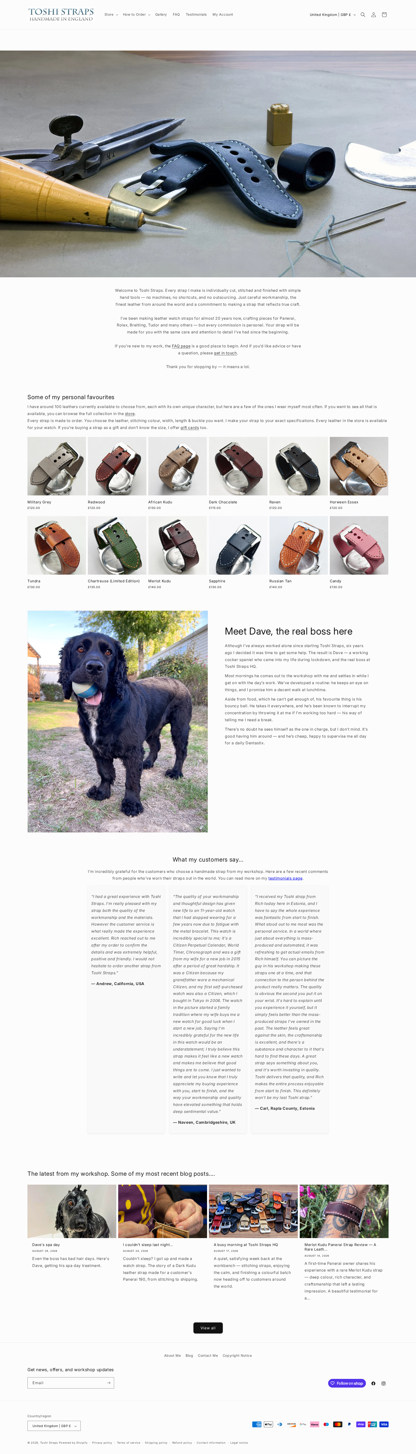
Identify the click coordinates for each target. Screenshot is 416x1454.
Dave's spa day (46, 1244)
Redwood (96, 502)
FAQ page (181, 346)
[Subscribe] (108, 1383)
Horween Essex (344, 502)
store (130, 413)
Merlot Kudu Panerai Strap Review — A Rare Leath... (340, 1247)
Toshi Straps (49, 1443)
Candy (335, 581)
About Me (172, 1355)
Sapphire (217, 581)
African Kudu (160, 502)
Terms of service (128, 1443)
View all (208, 1327)
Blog (189, 1355)
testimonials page (285, 878)
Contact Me (208, 1355)
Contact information (211, 1443)
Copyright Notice (237, 1355)
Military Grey (39, 502)
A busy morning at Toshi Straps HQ (246, 1244)
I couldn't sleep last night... (148, 1244)
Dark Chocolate (223, 502)
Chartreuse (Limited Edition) (114, 581)
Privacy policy (102, 1443)
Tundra (33, 581)
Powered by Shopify (73, 1443)
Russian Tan (280, 581)
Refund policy (182, 1443)
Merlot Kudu (159, 581)
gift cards (190, 427)
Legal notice (239, 1443)
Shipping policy (156, 1443)
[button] (111, 14)
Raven (275, 502)
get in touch (225, 353)
